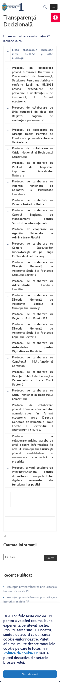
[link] (55, 17)
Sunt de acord (30, 674)
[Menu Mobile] (54, 7)
